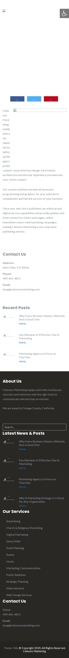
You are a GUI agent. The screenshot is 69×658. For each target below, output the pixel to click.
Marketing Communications (23, 568)
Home (10, 561)
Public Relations (16, 574)
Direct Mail (13, 541)
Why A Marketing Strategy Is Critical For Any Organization (41, 499)
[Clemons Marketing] (4, 10)
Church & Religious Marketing (24, 527)
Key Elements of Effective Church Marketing (39, 336)
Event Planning (15, 548)
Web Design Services (19, 595)
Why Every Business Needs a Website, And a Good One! (42, 317)
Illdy (15, 648)
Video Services (15, 588)
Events (10, 554)
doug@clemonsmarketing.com (21, 289)
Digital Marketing (17, 534)
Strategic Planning (17, 581)
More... (23, 323)
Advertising (13, 521)
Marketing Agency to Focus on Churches (37, 355)
